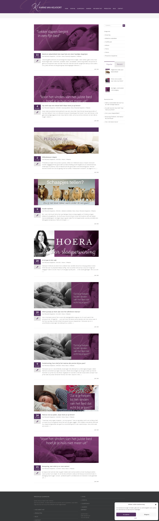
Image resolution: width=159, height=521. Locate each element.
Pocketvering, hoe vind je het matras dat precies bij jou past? (64, 363)
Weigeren (146, 514)
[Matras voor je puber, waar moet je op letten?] (107, 79)
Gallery (66, 37)
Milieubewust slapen (49, 157)
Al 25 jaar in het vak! (49, 260)
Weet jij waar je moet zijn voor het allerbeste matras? (61, 312)
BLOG (36, 517)
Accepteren (126, 514)
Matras (60, 38)
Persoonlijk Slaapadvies (68, 38)
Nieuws (66, 141)
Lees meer (96, 69)
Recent (120, 64)
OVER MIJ (84, 500)
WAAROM (84, 507)
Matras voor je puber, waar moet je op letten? (58, 415)
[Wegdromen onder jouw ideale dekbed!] (107, 70)
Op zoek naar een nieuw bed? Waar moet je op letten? (61, 105)
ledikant (61, 90)
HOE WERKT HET (39, 510)
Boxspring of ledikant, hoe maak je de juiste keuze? (114, 118)
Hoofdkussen (108, 42)
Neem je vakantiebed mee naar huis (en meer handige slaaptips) (65, 54)
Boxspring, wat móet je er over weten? (55, 466)
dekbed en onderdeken (57, 193)
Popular (109, 64)
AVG (135, 518)
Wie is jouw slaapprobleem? (112, 113)
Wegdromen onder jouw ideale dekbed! (117, 71)
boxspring (57, 90)
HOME (83, 497)
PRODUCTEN (38, 513)
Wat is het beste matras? (111, 122)
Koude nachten (47, 208)
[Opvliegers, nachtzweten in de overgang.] (107, 88)
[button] (156, 504)
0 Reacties (79, 56)
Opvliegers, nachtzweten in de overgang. (117, 89)
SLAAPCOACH (86, 504)
